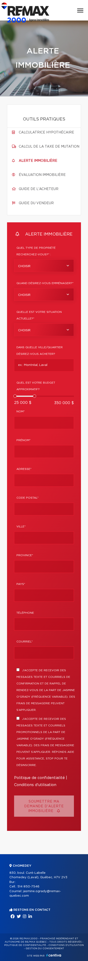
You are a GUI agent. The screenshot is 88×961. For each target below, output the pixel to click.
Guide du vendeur (36, 203)
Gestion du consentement (45, 948)
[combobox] (44, 265)
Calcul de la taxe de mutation (49, 146)
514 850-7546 (28, 886)
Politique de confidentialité (39, 778)
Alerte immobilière (38, 160)
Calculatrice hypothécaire (46, 132)
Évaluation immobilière (42, 175)
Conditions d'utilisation (35, 785)
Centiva (53, 955)
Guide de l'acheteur (38, 189)
